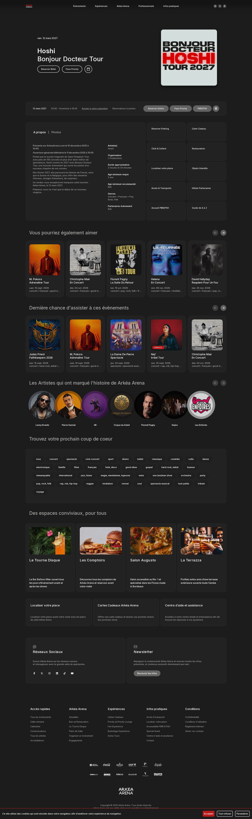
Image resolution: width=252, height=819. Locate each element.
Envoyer (126, 422)
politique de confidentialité (124, 445)
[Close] (166, 362)
